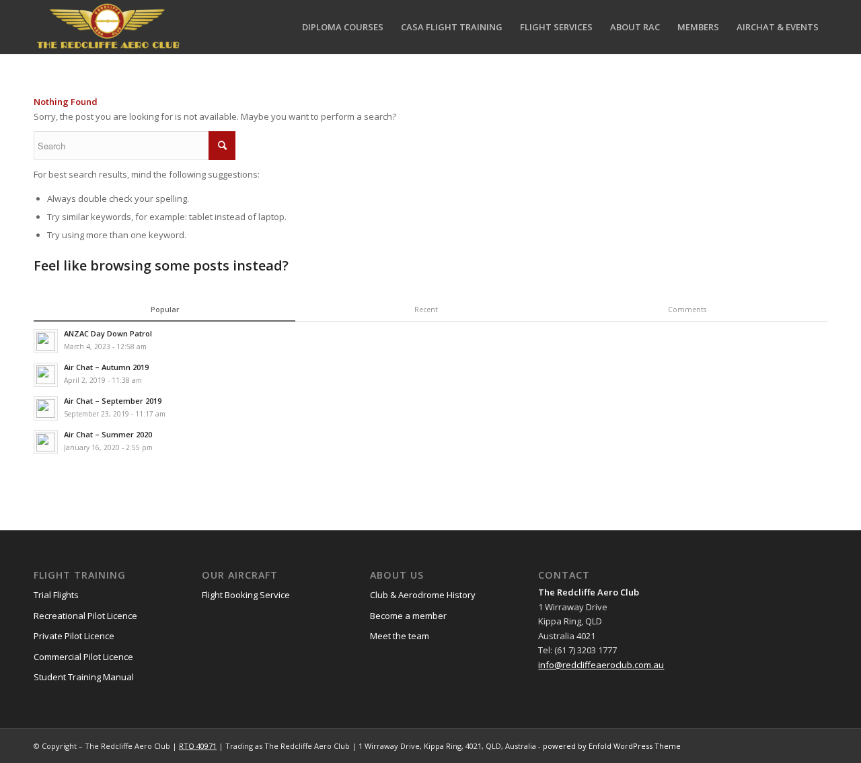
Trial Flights (56, 595)
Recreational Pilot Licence (85, 616)
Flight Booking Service (246, 595)
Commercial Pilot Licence (83, 657)
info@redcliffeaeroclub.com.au (601, 665)
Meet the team (399, 636)
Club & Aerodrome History (423, 595)
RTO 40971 (198, 746)
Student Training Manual (84, 677)
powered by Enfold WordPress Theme (612, 746)
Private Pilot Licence (74, 636)
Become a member (408, 616)
